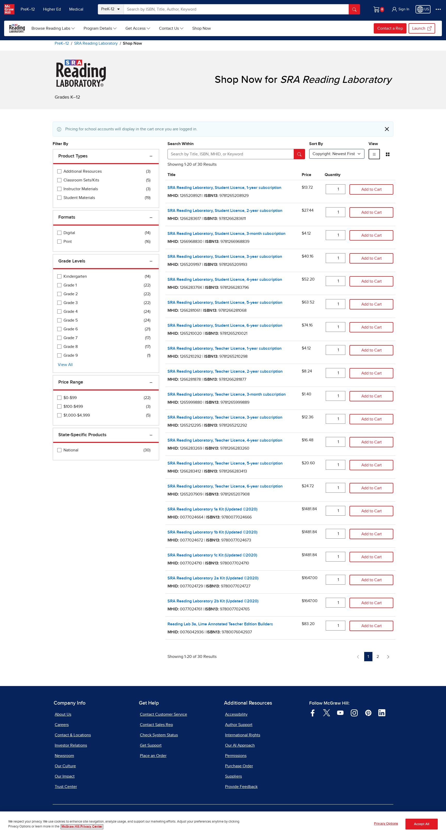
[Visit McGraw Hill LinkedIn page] (381, 713)
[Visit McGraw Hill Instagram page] (354, 713)
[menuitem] (53, 28)
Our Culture (65, 766)
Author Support (238, 725)
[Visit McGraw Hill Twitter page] (326, 713)
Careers (62, 725)
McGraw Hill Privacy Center (81, 826)
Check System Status (159, 735)
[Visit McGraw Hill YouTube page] (340, 713)
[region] (223, 824)
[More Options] (438, 9)
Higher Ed (52, 9)
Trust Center (66, 787)
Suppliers (233, 776)
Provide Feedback (241, 787)
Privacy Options (386, 823)
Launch (418, 28)
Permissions (235, 756)
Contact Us (169, 28)
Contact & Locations (73, 735)
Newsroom (64, 756)
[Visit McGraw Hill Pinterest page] (368, 713)
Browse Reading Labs (50, 28)
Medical (76, 9)
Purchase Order (239, 766)
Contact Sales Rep (156, 725)
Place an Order (153, 756)
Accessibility (236, 714)
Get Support (151, 745)
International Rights (242, 735)
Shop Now (201, 28)
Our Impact (65, 776)
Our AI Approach (240, 745)
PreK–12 (28, 9)
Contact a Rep (390, 28)
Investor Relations (71, 745)
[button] (400, 9)
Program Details (98, 28)
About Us (63, 714)
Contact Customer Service (163, 714)
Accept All (421, 824)
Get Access (135, 28)
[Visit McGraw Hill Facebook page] (312, 713)
